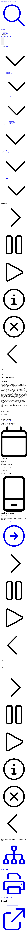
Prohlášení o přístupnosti (10, 897)
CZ (5, 32)
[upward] (1, 838)
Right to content (4, 1)
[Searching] (14, 28)
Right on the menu (12, 1)
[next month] (2, 463)
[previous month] (1, 463)
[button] (3, 29)
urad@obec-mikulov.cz (9, 420)
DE (5, 33)
